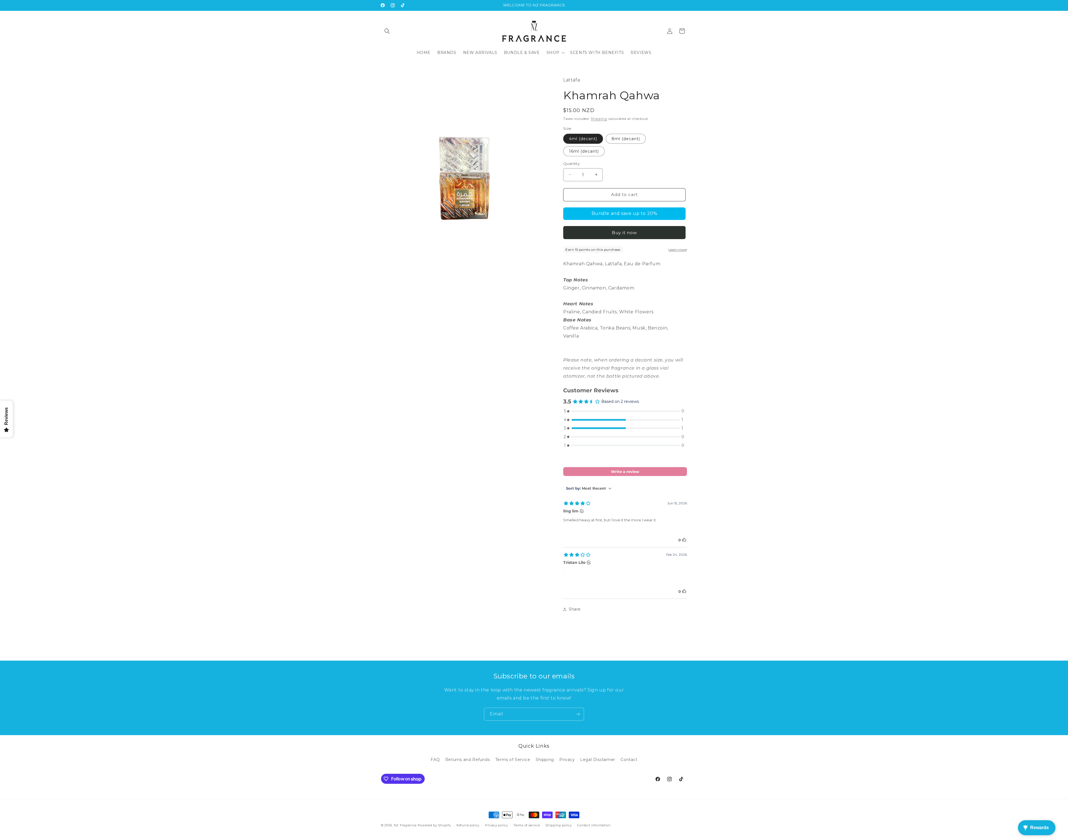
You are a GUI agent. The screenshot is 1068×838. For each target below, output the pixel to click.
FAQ (435, 759)
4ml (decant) (583, 138)
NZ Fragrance (405, 825)
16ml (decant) (584, 151)
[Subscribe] (578, 714)
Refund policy (467, 825)
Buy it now (624, 232)
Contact (628, 759)
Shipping (599, 118)
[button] (387, 31)
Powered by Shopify (434, 825)
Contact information (593, 825)
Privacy (567, 759)
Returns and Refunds (467, 759)
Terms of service (526, 825)
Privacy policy (496, 825)
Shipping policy (558, 825)
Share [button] (575, 609)
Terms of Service (512, 759)
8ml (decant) (626, 138)
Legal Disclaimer (597, 759)
